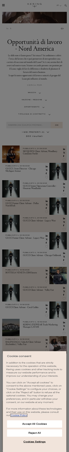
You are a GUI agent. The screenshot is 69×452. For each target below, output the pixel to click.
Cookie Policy (19, 415)
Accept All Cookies (34, 424)
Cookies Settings (34, 441)
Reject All (34, 433)
